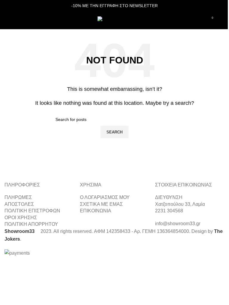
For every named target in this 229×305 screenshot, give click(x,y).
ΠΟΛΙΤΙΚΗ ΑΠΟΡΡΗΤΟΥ (31, 224)
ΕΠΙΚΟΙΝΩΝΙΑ (95, 210)
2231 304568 (169, 210)
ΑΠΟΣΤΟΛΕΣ (19, 204)
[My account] (222, 20)
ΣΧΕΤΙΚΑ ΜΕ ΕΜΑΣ (101, 204)
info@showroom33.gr (177, 223)
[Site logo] (115, 19)
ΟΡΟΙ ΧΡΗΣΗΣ (20, 217)
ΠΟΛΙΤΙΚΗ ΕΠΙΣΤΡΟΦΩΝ (32, 210)
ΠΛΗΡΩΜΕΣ (18, 197)
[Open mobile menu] (6, 20)
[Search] (17, 20)
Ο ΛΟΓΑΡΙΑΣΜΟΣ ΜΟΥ (105, 197)
